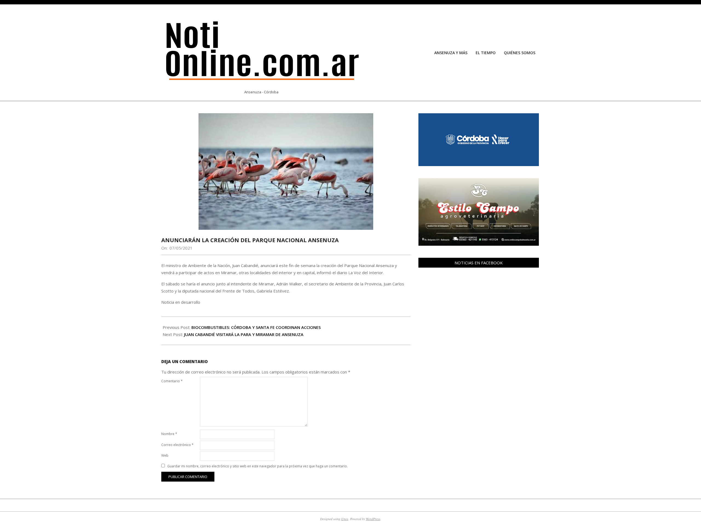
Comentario (172, 381)
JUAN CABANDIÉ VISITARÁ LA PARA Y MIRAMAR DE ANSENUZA (243, 334)
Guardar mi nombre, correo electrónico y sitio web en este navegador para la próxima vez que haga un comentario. (257, 466)
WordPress (373, 519)
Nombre (169, 434)
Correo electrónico (177, 444)
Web (164, 455)
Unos (344, 519)
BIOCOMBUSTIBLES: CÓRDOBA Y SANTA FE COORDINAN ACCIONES (256, 327)
